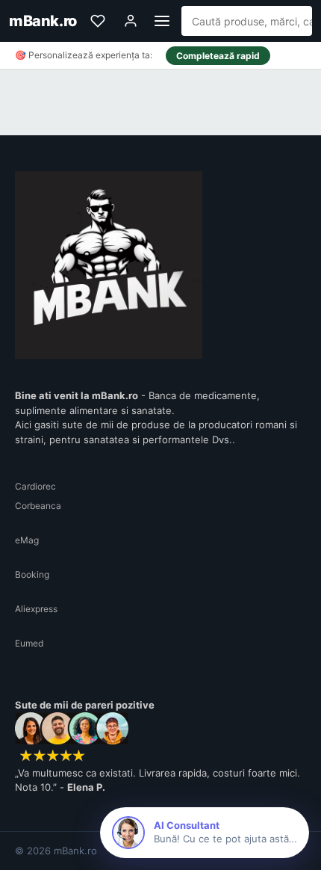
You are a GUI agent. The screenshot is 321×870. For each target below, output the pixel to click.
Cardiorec (35, 486)
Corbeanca (38, 505)
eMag (27, 540)
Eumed (29, 643)
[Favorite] (98, 21)
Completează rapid (218, 55)
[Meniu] (162, 20)
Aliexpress (36, 608)
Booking (32, 574)
